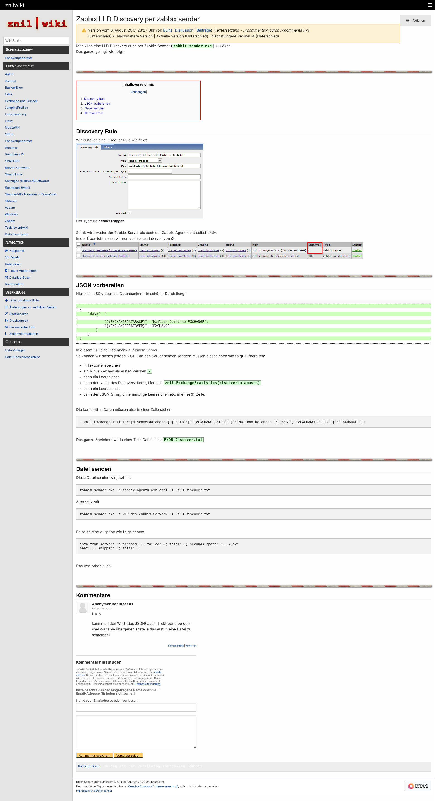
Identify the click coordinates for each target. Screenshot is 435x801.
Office (9, 134)
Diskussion (184, 30)
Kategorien (13, 264)
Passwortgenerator (18, 58)
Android (10, 81)
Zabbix (10, 221)
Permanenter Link (22, 327)
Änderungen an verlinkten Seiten (32, 307)
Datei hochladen (16, 234)
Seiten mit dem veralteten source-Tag (144, 766)
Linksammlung (15, 114)
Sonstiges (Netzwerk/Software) (27, 181)
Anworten (191, 645)
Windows (11, 214)
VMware (11, 201)
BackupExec (14, 87)
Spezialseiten (18, 314)
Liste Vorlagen (15, 350)
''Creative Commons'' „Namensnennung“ (152, 786)
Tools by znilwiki (16, 227)
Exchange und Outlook (21, 101)
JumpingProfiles (16, 107)
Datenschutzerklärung (147, 684)
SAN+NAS (12, 161)
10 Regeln (12, 257)
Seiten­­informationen (23, 334)
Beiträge (204, 30)
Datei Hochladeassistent (22, 357)
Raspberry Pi (14, 154)
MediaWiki (12, 127)
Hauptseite (17, 250)
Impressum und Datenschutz (94, 790)
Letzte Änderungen (23, 270)
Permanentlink (176, 645)
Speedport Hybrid (17, 187)
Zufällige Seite (19, 277)
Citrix (8, 94)
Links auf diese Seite (24, 300)
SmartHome (13, 174)
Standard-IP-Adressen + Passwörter (31, 194)
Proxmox (11, 147)
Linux (9, 121)
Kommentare (14, 284)
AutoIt (9, 74)
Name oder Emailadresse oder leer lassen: (107, 700)
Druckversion (18, 320)
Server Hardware (17, 167)
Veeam (10, 207)
